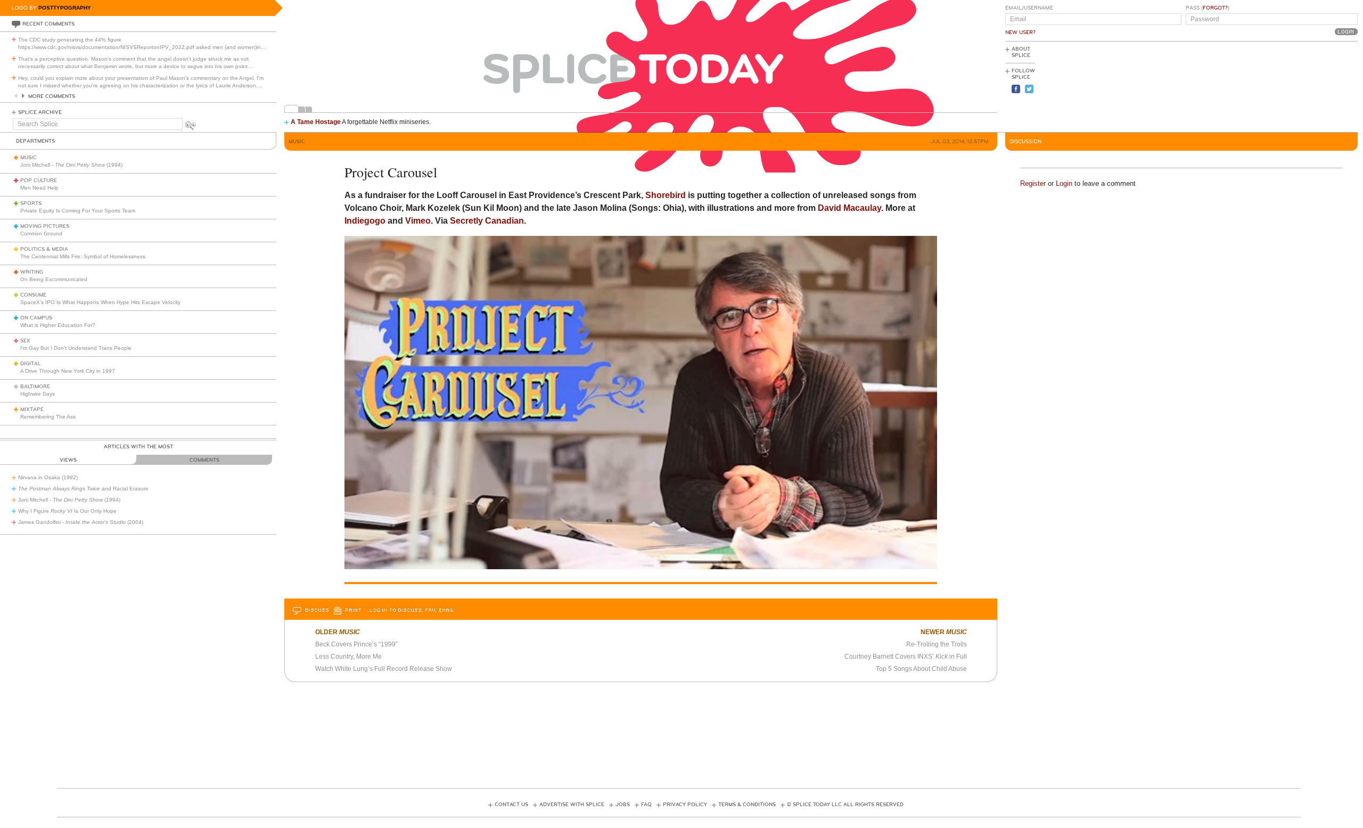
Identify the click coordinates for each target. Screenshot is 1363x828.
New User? (1020, 32)
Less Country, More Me (348, 656)
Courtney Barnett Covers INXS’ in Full (905, 656)
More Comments (51, 96)
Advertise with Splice (571, 804)
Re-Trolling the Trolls (936, 644)
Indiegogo (364, 220)
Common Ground (41, 233)
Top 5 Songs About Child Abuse (921, 669)
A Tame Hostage (316, 122)
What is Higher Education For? (57, 325)
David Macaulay (849, 207)
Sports (31, 203)
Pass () (1207, 8)
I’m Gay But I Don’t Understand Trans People (76, 348)
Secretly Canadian (487, 220)
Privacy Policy (685, 804)
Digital (30, 363)
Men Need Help (39, 188)
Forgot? (1215, 8)
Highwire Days (37, 394)
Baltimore (35, 386)
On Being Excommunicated (53, 279)
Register (1033, 183)
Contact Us (511, 804)
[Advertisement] (1310, 86)
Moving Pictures (44, 226)
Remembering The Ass (48, 417)
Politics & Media (44, 249)
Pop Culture (38, 180)
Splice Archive (40, 112)
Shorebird (665, 195)
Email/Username (1029, 8)
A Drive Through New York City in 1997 (67, 371)
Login (1064, 183)
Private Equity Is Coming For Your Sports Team (77, 211)
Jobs (622, 804)
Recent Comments (48, 24)
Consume (33, 295)
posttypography (64, 8)
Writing (31, 272)
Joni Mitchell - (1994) (71, 165)
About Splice (1021, 52)
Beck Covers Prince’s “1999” (356, 644)
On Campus (36, 318)
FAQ (646, 804)
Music (28, 157)
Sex (25, 341)
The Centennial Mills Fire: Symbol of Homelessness (82, 256)
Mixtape (32, 409)
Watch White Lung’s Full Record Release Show (383, 669)
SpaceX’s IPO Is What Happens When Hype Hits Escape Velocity (100, 302)
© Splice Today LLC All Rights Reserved (845, 804)
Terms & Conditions (747, 804)
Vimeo (418, 220)
